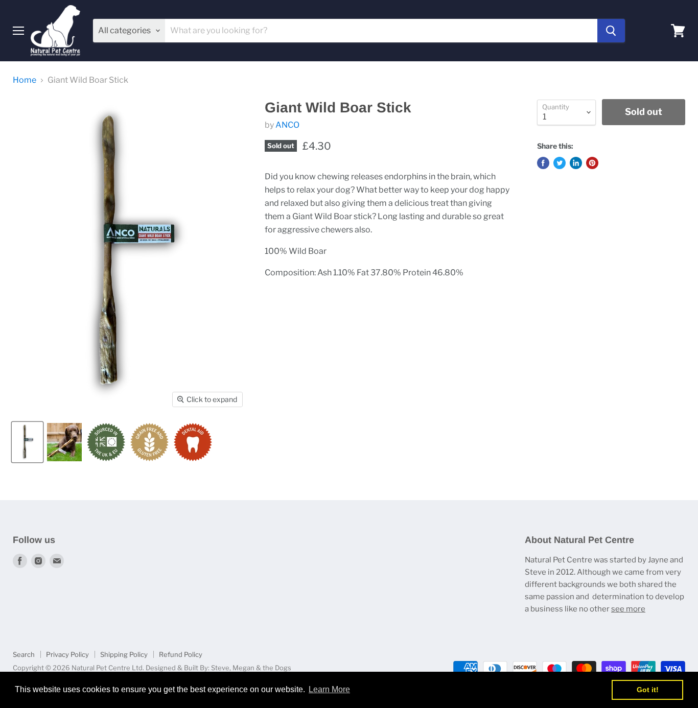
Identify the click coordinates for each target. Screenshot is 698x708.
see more (628, 608)
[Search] (611, 30)
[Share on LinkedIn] (576, 163)
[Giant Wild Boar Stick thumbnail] (27, 442)
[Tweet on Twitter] (559, 163)
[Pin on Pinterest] (592, 163)
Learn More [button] (329, 689)
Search (24, 654)
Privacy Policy (67, 654)
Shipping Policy (124, 654)
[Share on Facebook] (543, 163)
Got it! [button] (648, 690)
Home (24, 80)
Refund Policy (180, 654)
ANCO (287, 125)
